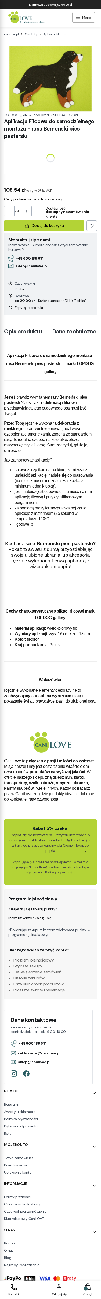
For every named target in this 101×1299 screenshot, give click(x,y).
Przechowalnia (15, 1165)
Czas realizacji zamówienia (25, 1211)
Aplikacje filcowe (54, 34)
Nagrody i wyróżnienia (21, 1265)
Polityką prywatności (59, 872)
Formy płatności (17, 1196)
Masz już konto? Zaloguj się (30, 917)
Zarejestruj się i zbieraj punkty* (32, 909)
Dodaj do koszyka (48, 225)
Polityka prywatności (21, 1118)
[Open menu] (83, 18)
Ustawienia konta (17, 1172)
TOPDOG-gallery (17, 115)
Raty (7, 1133)
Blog (7, 1257)
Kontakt (10, 1243)
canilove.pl (11, 34)
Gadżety (31, 34)
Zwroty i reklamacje (19, 1111)
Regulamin (64, 862)
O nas (8, 1250)
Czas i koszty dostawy (22, 1204)
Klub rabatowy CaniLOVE (24, 1218)
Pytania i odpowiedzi (21, 1126)
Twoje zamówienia (18, 1157)
